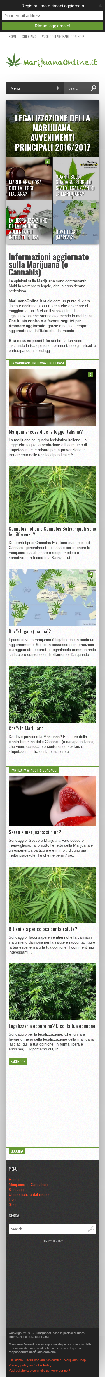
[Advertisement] (52, 1278)
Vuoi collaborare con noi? (63, 36)
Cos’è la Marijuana (26, 728)
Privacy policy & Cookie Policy (30, 1365)
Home (13, 36)
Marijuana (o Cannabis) (28, 1184)
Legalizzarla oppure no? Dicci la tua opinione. (52, 1026)
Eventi (14, 1199)
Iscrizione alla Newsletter (43, 1360)
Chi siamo (29, 36)
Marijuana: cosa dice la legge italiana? (46, 432)
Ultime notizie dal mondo (29, 1194)
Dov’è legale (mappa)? (30, 631)
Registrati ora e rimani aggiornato (52, 5)
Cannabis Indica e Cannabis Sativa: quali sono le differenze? (52, 532)
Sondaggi (16, 1189)
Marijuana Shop (75, 1360)
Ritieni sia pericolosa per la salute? (43, 929)
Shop (13, 1204)
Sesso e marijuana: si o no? (35, 832)
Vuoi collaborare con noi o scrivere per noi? (39, 1370)
